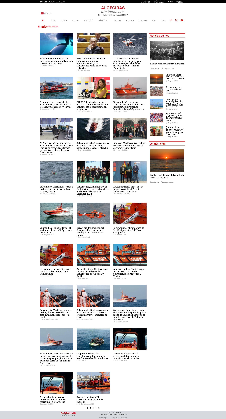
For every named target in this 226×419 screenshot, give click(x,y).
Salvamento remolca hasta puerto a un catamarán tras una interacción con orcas (56, 61)
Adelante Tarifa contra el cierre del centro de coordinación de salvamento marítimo (129, 145)
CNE (154, 20)
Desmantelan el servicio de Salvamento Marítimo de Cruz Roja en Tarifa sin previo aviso (56, 104)
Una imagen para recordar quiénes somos (173, 89)
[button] (43, 20)
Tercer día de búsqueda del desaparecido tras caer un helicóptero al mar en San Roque (90, 231)
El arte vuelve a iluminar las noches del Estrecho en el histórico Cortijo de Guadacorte (174, 130)
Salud (163, 20)
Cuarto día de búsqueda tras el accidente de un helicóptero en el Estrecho (56, 230)
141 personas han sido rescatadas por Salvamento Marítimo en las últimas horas (92, 356)
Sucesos (75, 20)
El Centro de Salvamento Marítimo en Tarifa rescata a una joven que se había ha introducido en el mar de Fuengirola (128, 63)
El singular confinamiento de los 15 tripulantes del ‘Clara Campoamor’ (128, 230)
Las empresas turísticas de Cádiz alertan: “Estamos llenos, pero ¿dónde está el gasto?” (174, 103)
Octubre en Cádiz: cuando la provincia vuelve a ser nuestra (175, 77)
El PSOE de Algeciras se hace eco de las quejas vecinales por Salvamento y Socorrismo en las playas (92, 106)
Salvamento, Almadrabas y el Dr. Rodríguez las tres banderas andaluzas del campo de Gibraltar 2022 (93, 190)
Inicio (53, 20)
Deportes (130, 20)
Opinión (64, 20)
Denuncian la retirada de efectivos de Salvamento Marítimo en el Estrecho (126, 356)
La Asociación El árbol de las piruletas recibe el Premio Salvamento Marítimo (128, 189)
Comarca (117, 20)
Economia (143, 20)
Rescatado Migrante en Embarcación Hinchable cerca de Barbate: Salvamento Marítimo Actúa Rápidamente (129, 106)
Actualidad (88, 20)
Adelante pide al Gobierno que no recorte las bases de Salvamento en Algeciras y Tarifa (92, 272)
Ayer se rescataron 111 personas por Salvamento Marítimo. (90, 399)
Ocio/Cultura (103, 20)
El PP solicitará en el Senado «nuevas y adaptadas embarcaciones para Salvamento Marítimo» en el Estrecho (92, 63)
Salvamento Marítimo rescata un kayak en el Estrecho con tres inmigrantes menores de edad (55, 314)
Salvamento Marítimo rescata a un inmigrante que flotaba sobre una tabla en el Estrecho (93, 145)
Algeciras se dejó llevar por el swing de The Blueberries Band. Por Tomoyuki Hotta (175, 117)
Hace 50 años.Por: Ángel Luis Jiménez (167, 64)
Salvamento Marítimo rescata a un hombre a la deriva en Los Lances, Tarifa (56, 189)
